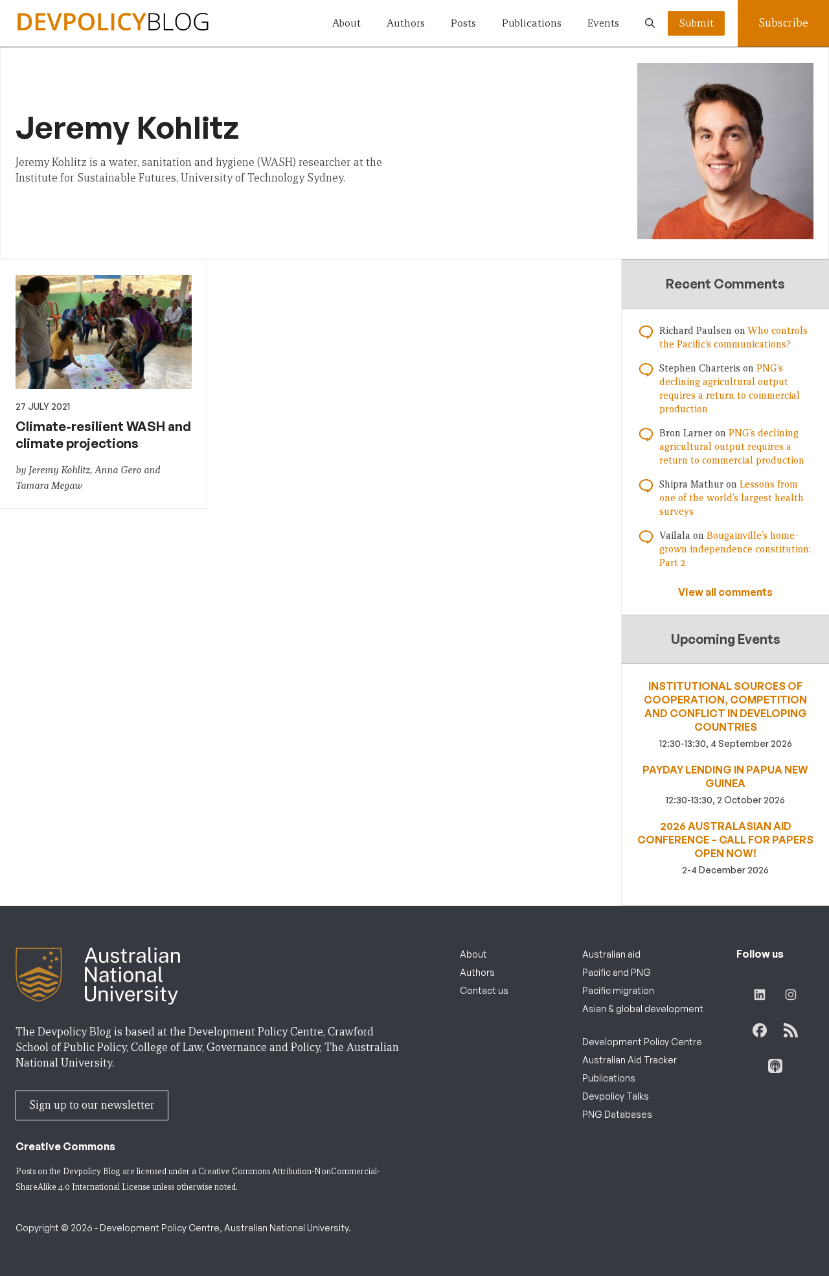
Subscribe (783, 23)
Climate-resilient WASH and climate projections (103, 434)
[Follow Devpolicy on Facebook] (759, 1030)
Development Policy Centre (642, 1041)
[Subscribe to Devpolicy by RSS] (791, 1030)
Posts (463, 23)
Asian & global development (642, 1008)
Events (603, 23)
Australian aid (611, 954)
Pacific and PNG (616, 972)
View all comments (725, 591)
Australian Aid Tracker (629, 1059)
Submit (696, 23)
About (346, 23)
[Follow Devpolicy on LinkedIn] (759, 994)
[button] (650, 23)
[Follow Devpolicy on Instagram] (791, 994)
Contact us (484, 990)
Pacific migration (618, 990)
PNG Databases (617, 1114)
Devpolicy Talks (615, 1096)
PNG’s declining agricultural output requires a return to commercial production (731, 446)
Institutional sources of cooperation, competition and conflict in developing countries (725, 706)
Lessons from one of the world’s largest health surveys (731, 497)
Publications (532, 23)
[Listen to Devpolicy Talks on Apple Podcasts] (775, 1066)
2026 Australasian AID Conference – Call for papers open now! (725, 840)
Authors (406, 23)
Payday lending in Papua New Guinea (725, 776)
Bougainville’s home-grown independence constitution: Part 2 (735, 549)
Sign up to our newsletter (92, 1105)
